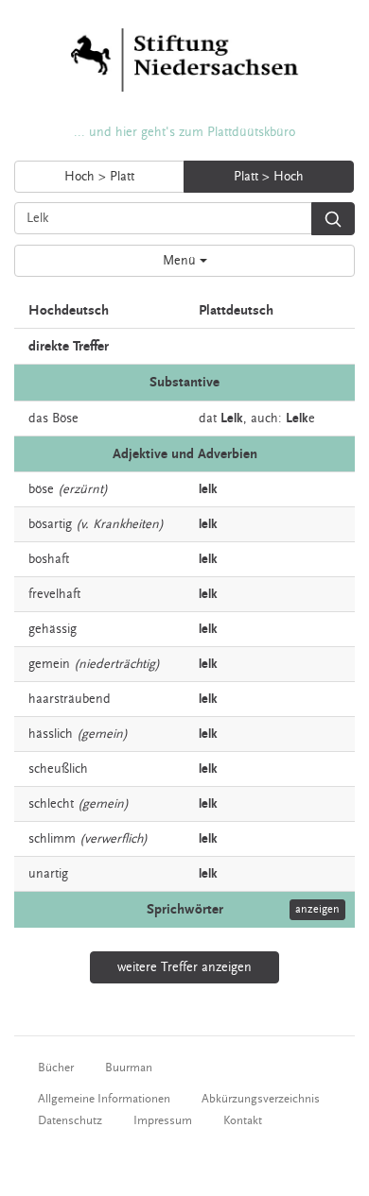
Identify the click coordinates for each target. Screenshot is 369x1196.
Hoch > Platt (99, 176)
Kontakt (242, 1120)
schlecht (51, 804)
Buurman (128, 1067)
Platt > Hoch (269, 176)
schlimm (52, 838)
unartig (48, 873)
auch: (266, 418)
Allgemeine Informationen (104, 1098)
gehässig (52, 629)
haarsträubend (69, 699)
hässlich (50, 734)
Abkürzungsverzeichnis (261, 1098)
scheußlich (58, 769)
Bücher (56, 1067)
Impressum (162, 1120)
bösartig (50, 524)
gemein (49, 664)
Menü (181, 260)
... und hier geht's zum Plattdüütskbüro (184, 132)
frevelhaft (54, 594)
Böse (65, 418)
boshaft (48, 559)
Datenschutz (70, 1120)
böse (41, 489)
